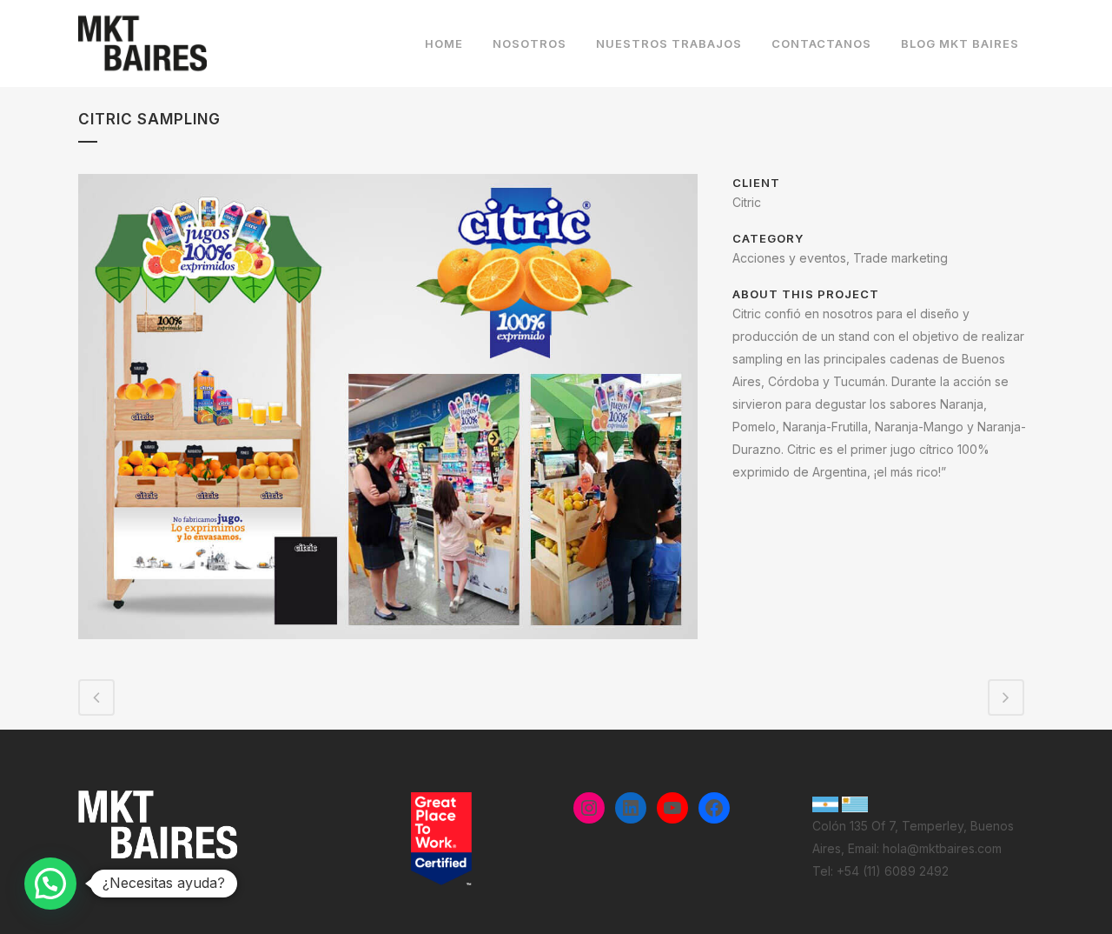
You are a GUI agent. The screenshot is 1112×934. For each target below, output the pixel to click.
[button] (50, 883)
